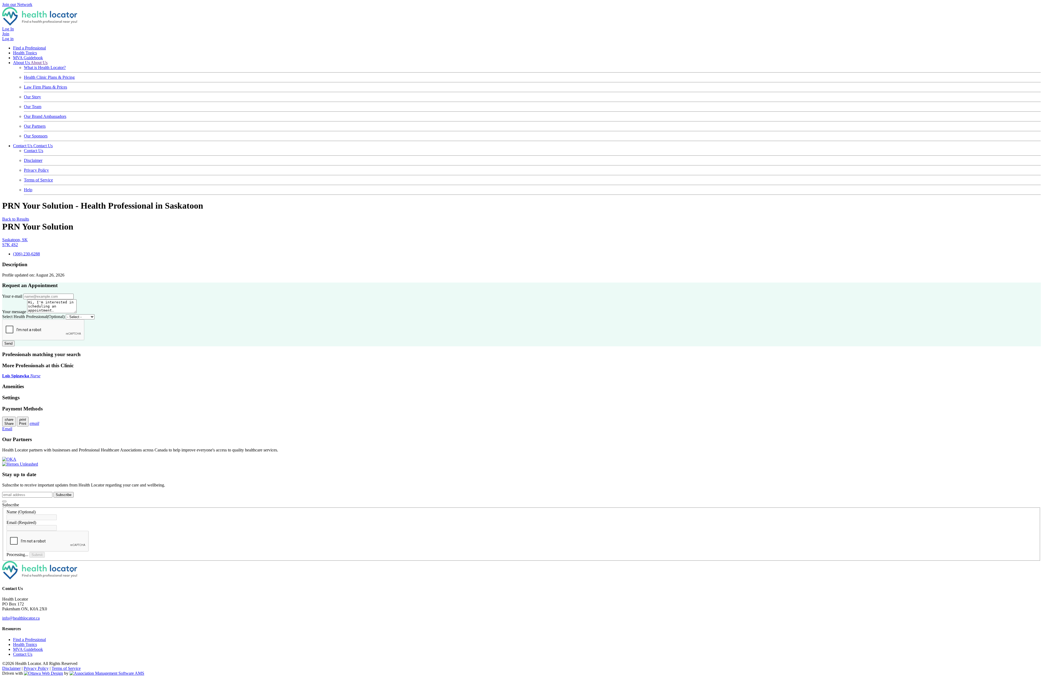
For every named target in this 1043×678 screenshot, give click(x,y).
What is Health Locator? (45, 67)
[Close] (4, 501)
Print (22, 422)
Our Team (32, 106)
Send (8, 343)
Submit (37, 555)
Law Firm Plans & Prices (45, 87)
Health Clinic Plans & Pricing (49, 77)
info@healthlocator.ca (21, 618)
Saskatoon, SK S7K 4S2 (15, 242)
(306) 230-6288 (26, 254)
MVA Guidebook (28, 57)
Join (5, 34)
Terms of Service (38, 180)
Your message (14, 311)
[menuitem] (25, 644)
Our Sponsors (36, 136)
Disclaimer (33, 160)
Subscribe (63, 495)
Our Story (32, 97)
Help (28, 189)
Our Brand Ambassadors (45, 116)
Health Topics (25, 53)
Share (9, 422)
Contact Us (23, 145)
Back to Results (15, 219)
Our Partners (35, 126)
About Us (22, 62)
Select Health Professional (33, 316)
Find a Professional (29, 48)
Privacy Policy (36, 170)
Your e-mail (12, 296)
